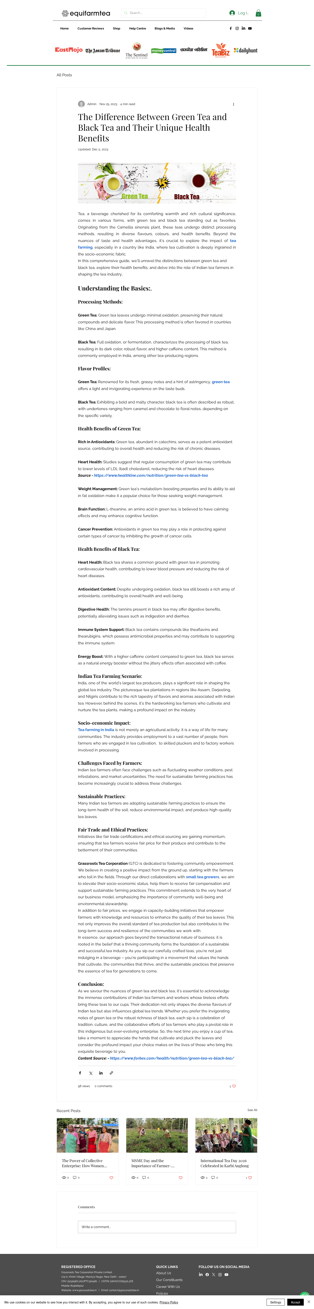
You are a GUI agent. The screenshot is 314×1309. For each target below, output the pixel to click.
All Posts (64, 75)
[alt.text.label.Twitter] (213, 1274)
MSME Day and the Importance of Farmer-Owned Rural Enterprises (153, 1163)
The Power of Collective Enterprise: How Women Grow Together (83, 1163)
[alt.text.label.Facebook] (231, 28)
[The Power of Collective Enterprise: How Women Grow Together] (88, 1135)
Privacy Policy (169, 1302)
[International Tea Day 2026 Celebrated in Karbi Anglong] (226, 1135)
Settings (275, 1302)
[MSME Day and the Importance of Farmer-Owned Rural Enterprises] (157, 1135)
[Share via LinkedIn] (101, 1073)
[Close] (308, 1302)
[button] (258, 12)
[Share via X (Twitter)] (90, 1073)
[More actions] (233, 104)
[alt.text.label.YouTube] (250, 28)
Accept (295, 1302)
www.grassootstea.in (84, 1290)
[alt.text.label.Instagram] (237, 28)
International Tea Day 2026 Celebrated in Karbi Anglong (225, 1163)
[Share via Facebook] (80, 1073)
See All (252, 1110)
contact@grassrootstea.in (124, 1290)
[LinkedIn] (243, 28)
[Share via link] (111, 1073)
